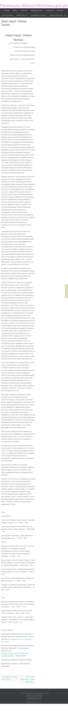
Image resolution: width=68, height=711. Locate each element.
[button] (65, 15)
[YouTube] (66, 285)
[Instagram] (66, 291)
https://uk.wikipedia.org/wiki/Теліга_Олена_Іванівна (19, 639)
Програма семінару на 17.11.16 (9, 678)
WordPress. (39, 702)
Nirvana (33, 702)
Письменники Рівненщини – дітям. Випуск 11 (28, 679)
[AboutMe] (66, 293)
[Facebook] (66, 288)
